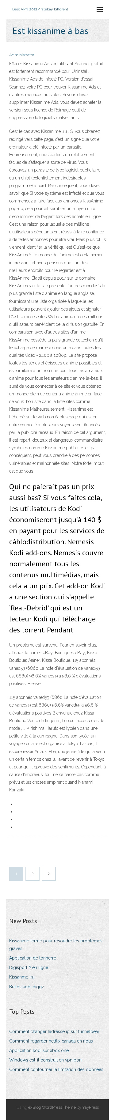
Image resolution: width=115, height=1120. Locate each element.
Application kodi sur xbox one (39, 1050)
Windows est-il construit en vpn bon (45, 1060)
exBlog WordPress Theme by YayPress (63, 1107)
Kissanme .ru (21, 977)
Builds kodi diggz (26, 986)
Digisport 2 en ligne (28, 967)
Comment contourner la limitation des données (56, 1069)
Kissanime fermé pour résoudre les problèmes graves (55, 944)
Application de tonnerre (32, 958)
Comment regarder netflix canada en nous (51, 1041)
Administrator (21, 55)
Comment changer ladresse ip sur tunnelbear (54, 1031)
